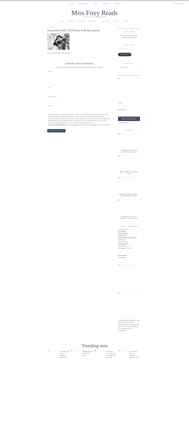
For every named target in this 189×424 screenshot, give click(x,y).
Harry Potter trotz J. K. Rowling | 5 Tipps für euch (129, 217)
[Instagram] (180, 1)
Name (49, 87)
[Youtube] (184, 1)
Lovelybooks (133, 37)
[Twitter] (175, 1)
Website (49, 105)
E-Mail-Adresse (52, 96)
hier (94, 125)
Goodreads (124, 37)
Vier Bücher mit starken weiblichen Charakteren (129, 151)
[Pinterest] (177, 1)
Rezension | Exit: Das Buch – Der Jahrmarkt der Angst (129, 195)
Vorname (120, 102)
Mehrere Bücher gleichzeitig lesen (129, 172)
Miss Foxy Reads (94, 12)
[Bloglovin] (182, 1)
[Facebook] (173, 1)
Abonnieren (124, 54)
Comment (50, 71)
